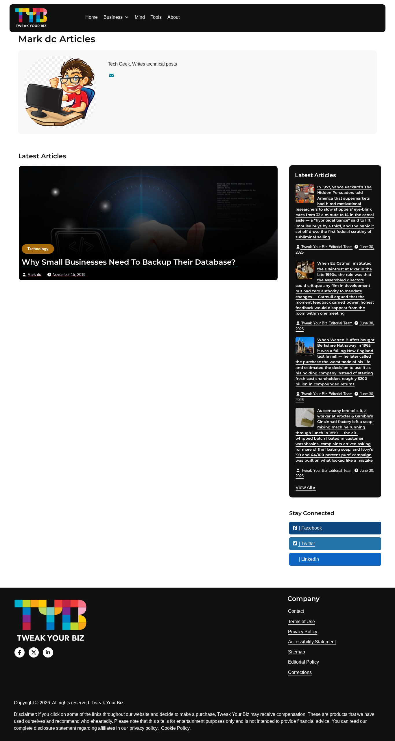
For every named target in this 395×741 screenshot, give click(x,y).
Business (113, 17)
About (173, 17)
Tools (156, 17)
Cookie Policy (175, 728)
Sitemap (296, 651)
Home (91, 17)
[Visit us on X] (33, 652)
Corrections (300, 672)
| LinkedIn (308, 559)
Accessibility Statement (312, 641)
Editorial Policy (303, 662)
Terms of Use (301, 621)
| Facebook (310, 527)
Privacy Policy (302, 631)
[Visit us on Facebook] (19, 652)
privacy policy (144, 728)
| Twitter (306, 543)
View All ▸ (306, 488)
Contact (296, 611)
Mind (140, 17)
